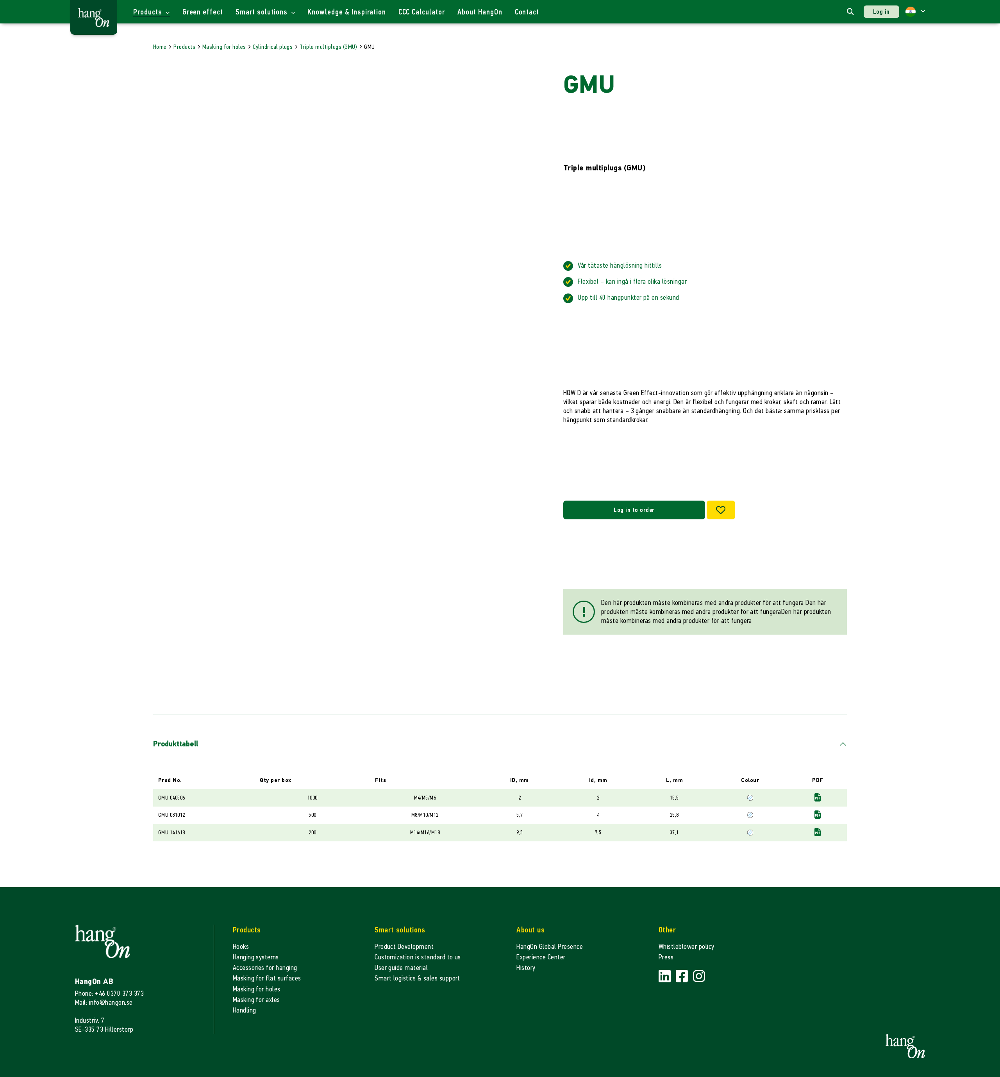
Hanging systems (256, 957)
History (525, 967)
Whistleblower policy (686, 946)
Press (666, 957)
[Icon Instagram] (699, 976)
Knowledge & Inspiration (346, 12)
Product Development (404, 946)
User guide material (401, 967)
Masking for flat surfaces (267, 978)
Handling (244, 1010)
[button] (915, 12)
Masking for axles (256, 999)
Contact (527, 12)
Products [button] (148, 12)
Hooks (241, 946)
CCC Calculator (421, 12)
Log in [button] (881, 11)
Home (160, 47)
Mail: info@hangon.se (104, 1002)
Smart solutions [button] (262, 12)
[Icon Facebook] (683, 976)
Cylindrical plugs (273, 47)
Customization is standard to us (418, 957)
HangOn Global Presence (549, 946)
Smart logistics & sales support (417, 978)
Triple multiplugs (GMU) (328, 47)
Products (184, 47)
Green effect (202, 12)
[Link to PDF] (817, 797)
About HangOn (479, 12)
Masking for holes (224, 47)
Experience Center (540, 957)
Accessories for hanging (265, 967)
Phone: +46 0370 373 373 (109, 993)
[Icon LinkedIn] (666, 976)
